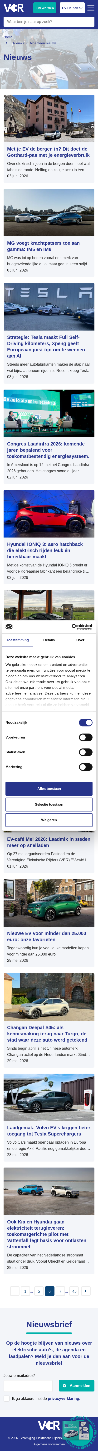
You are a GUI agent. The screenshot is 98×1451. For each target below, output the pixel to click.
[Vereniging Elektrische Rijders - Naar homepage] (14, 8)
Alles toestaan (49, 789)
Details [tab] (49, 640)
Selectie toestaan (49, 804)
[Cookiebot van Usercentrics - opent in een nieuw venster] (72, 627)
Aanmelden (80, 1386)
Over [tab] (80, 640)
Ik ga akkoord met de (46, 1399)
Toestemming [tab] (17, 640)
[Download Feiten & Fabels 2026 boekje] (80, 1433)
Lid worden (45, 8)
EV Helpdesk (72, 8)
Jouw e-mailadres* (19, 1376)
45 (74, 1291)
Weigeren (49, 820)
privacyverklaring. (64, 1399)
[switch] (86, 737)
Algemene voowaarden (49, 1444)
